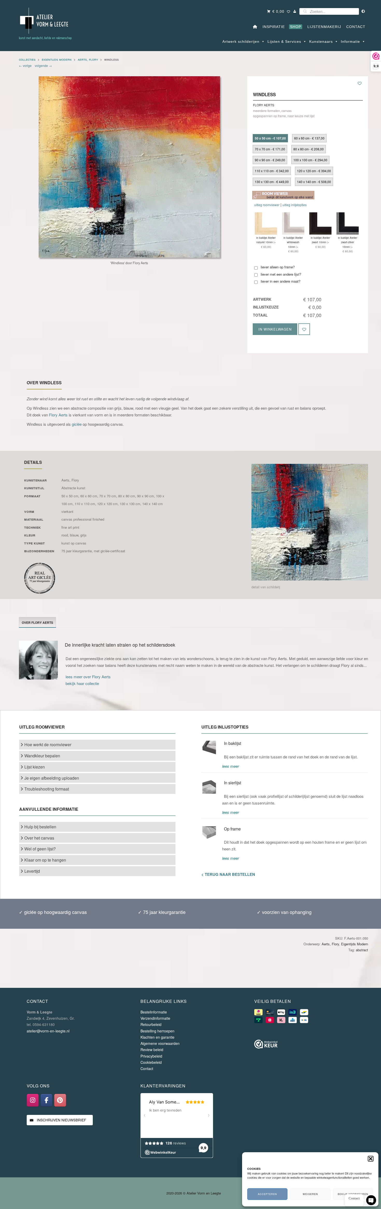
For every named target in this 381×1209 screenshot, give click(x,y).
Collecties (27, 59)
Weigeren (310, 1194)
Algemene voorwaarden (160, 1043)
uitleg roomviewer (266, 204)
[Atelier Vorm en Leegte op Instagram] (33, 1100)
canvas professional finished (82, 519)
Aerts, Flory (88, 59)
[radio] (270, 138)
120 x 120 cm (107, 503)
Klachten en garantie (157, 1037)
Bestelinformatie (153, 1012)
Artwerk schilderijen (240, 41)
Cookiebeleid (151, 1062)
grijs (83, 535)
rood (64, 535)
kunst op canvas (73, 543)
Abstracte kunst (73, 487)
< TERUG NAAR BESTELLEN (228, 874)
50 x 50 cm (69, 495)
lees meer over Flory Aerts (88, 676)
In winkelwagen (275, 329)
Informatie (350, 41)
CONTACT (354, 27)
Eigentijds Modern (57, 59)
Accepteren (267, 1194)
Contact (146, 1068)
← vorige (26, 65)
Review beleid (151, 1049)
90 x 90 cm (145, 495)
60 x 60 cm (88, 495)
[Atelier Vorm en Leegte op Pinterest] (60, 1100)
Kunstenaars (321, 41)
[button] (370, 1158)
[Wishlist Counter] (288, 12)
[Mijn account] (295, 11)
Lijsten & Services (284, 41)
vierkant (67, 511)
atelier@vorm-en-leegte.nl (48, 1030)
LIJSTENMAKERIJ (323, 27)
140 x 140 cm (152, 503)
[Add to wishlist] (359, 83)
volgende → (42, 65)
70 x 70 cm (107, 495)
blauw (74, 535)
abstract (362, 949)
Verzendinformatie (155, 1018)
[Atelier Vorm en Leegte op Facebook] (46, 1100)
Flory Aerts (58, 414)
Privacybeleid (151, 1056)
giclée (77, 424)
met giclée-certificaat (109, 550)
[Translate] (363, 11)
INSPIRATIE (272, 27)
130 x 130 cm (130, 503)
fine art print (70, 527)
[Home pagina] (255, 26)
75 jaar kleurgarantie (76, 550)
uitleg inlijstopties (295, 204)
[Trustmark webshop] (266, 1045)
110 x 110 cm (85, 503)
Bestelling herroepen (157, 1030)
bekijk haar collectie (82, 683)
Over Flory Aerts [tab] (37, 622)
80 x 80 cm (126, 495)
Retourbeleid (150, 1024)
